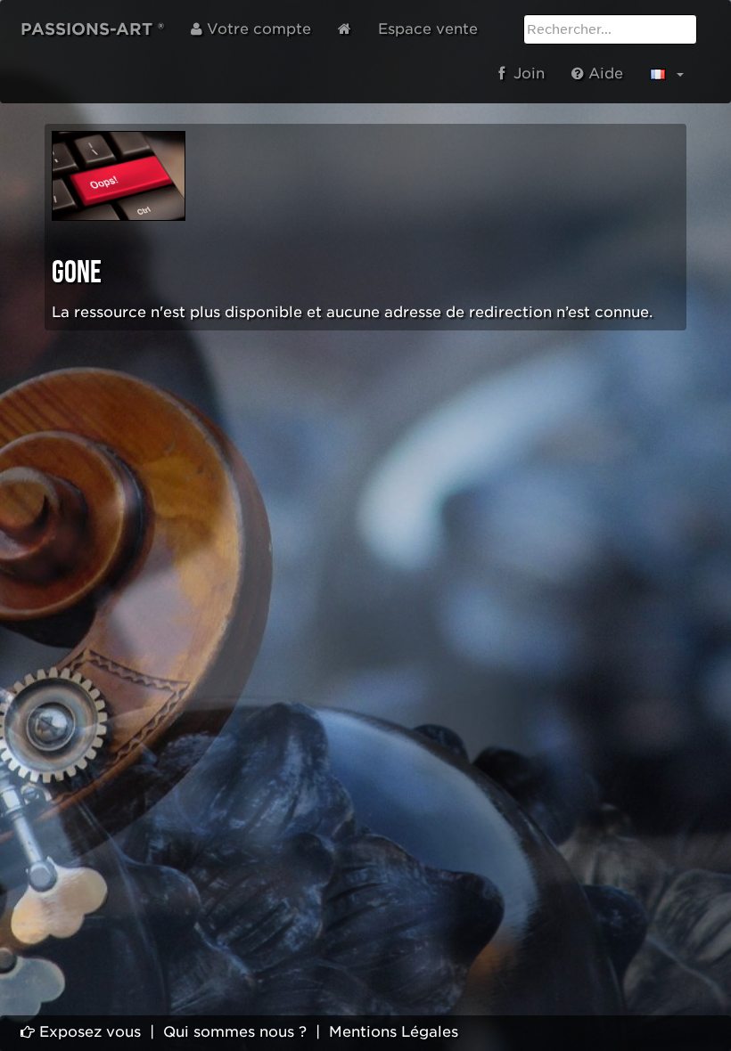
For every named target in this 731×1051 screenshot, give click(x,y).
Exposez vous (88, 1031)
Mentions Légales (393, 1031)
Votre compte (256, 28)
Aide (603, 73)
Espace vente (428, 28)
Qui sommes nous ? (235, 1031)
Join (525, 73)
